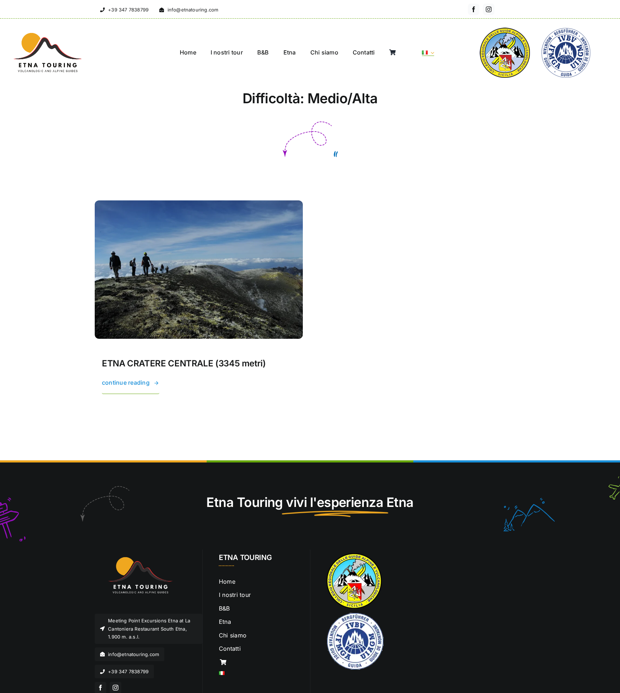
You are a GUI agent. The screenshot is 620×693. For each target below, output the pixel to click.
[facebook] (473, 9)
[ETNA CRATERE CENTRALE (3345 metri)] (199, 205)
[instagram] (488, 9)
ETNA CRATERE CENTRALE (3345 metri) (184, 363)
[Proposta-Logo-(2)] (47, 34)
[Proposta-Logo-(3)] (138, 556)
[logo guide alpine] (355, 615)
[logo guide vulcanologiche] (354, 556)
